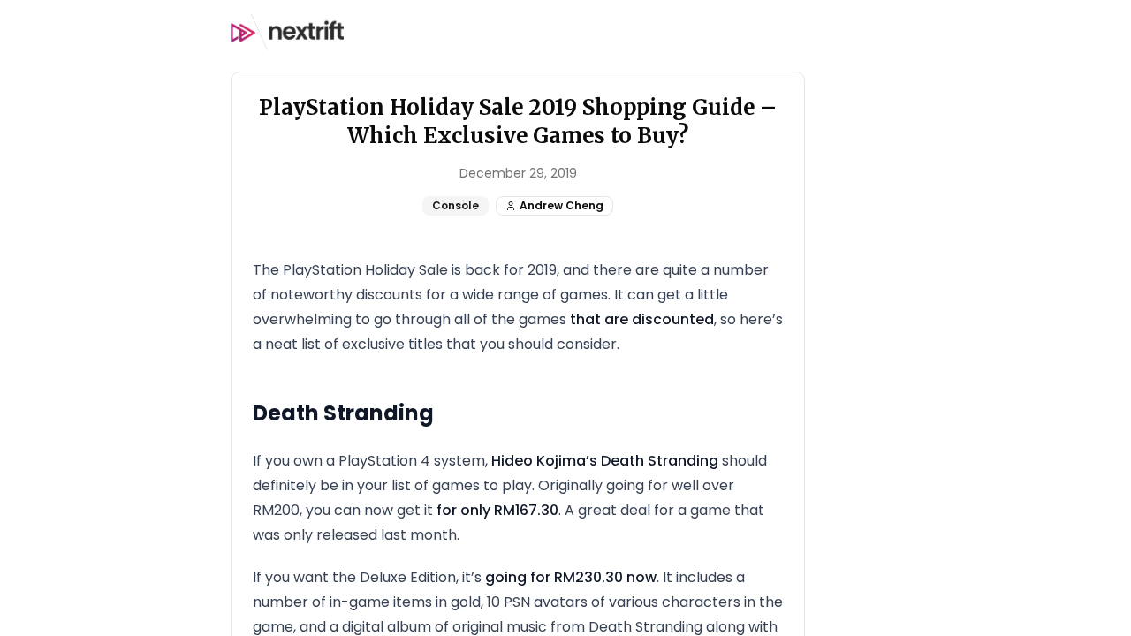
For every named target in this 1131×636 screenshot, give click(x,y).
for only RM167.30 (497, 510)
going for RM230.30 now (571, 577)
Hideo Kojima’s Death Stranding (604, 460)
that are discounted (642, 319)
